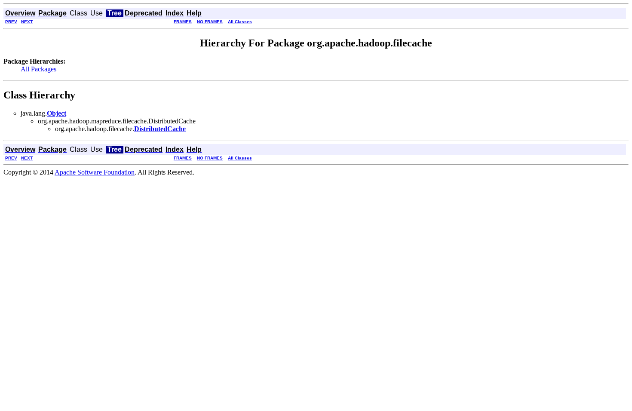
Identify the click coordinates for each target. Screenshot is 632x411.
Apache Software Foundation (95, 172)
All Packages (38, 69)
